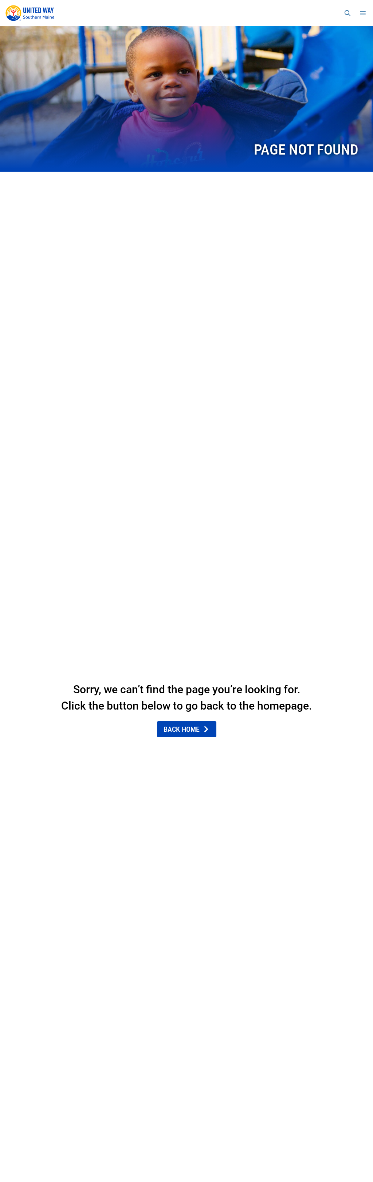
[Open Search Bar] (347, 13)
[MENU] (364, 13)
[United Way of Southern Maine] (31, 13)
